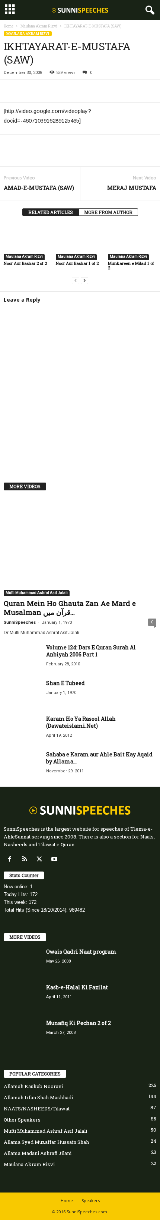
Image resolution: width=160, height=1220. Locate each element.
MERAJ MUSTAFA (131, 187)
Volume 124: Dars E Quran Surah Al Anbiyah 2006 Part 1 (91, 651)
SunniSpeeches (20, 622)
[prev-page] (75, 280)
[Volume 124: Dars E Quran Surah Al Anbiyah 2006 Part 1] (22, 658)
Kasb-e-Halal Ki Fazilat (77, 987)
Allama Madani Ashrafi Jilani (37, 1153)
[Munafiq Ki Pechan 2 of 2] (22, 1033)
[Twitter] (28, 91)
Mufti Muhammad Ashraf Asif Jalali (37, 593)
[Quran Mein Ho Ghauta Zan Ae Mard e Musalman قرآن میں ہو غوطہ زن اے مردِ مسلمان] (80, 546)
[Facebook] (11, 91)
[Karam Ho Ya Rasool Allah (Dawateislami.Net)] (22, 729)
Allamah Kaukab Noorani (33, 1086)
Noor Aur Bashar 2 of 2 (25, 263)
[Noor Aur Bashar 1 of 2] (80, 242)
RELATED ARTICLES (50, 212)
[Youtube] (55, 859)
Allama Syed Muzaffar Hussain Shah (46, 1142)
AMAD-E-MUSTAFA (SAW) (39, 187)
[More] (80, 91)
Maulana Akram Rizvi (38, 26)
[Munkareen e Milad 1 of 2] (132, 242)
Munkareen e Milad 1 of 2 (131, 265)
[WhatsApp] (62, 91)
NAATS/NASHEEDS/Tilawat (37, 1108)
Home (8, 26)
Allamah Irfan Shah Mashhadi (38, 1097)
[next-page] (84, 280)
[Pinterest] (45, 91)
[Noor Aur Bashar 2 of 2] (28, 242)
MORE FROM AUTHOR (108, 212)
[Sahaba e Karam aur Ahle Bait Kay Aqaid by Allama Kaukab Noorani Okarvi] (22, 765)
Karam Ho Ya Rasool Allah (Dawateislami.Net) (81, 722)
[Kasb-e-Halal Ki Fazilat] (22, 998)
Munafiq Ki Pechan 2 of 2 (78, 1022)
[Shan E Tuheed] (22, 693)
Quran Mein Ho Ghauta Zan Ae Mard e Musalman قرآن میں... (70, 607)
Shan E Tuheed (65, 683)
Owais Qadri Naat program (81, 951)
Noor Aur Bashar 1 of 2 (77, 263)
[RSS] (26, 859)
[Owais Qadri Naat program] (22, 962)
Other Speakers (22, 1119)
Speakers (90, 1200)
